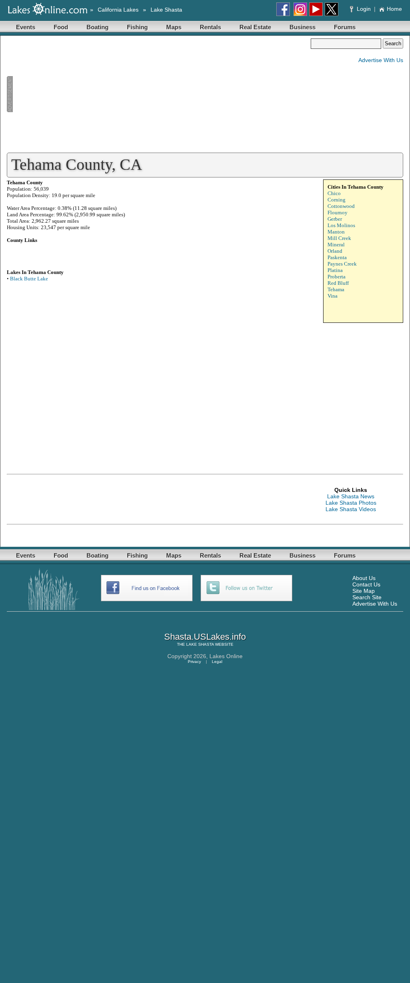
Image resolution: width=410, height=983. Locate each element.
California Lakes (118, 9)
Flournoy (338, 212)
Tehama (336, 289)
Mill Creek (339, 238)
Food (61, 27)
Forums (345, 27)
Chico (334, 193)
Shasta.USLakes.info (205, 637)
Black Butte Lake (29, 279)
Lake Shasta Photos (351, 503)
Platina (335, 270)
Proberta (337, 277)
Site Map (363, 591)
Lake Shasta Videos (351, 509)
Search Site (367, 597)
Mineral (336, 245)
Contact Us (366, 584)
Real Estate (255, 27)
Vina (333, 296)
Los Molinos (341, 225)
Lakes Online (226, 656)
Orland (335, 251)
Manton (336, 232)
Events (25, 27)
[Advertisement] (158, 94)
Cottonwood (341, 206)
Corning (337, 200)
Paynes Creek (342, 264)
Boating (97, 27)
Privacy (194, 661)
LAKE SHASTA (200, 644)
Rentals (210, 27)
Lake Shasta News (350, 496)
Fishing (137, 27)
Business (302, 27)
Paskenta (337, 257)
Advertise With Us (380, 60)
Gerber (335, 219)
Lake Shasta (166, 9)
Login (363, 9)
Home (394, 9)
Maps (173, 27)
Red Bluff (338, 283)
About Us (364, 578)
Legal (217, 661)
